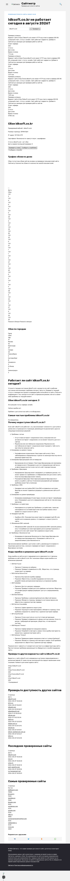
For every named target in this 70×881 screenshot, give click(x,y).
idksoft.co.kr (12, 699)
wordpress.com (13, 806)
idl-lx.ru (10, 703)
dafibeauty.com (13, 790)
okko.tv (10, 814)
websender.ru (12, 823)
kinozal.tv (11, 794)
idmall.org (11, 728)
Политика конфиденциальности (23, 865)
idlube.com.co (12, 723)
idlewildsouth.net (13, 711)
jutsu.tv (10, 763)
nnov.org (11, 827)
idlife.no (10, 719)
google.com (12, 810)
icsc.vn (10, 759)
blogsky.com (12, 802)
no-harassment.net (14, 771)
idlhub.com (11, 715)
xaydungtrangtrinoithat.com (17, 819)
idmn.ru (10, 736)
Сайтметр (28, 3)
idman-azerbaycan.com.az (16, 732)
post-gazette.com (14, 767)
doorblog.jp (11, 798)
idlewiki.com (12, 707)
